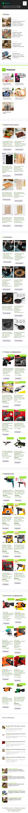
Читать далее (7, 149)
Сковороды (7, 237)
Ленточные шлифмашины (13, 596)
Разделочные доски (11, 125)
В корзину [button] (6, 378)
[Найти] (19, 6)
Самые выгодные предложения (14, 809)
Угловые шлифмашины (12, 352)
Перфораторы (8, 474)
